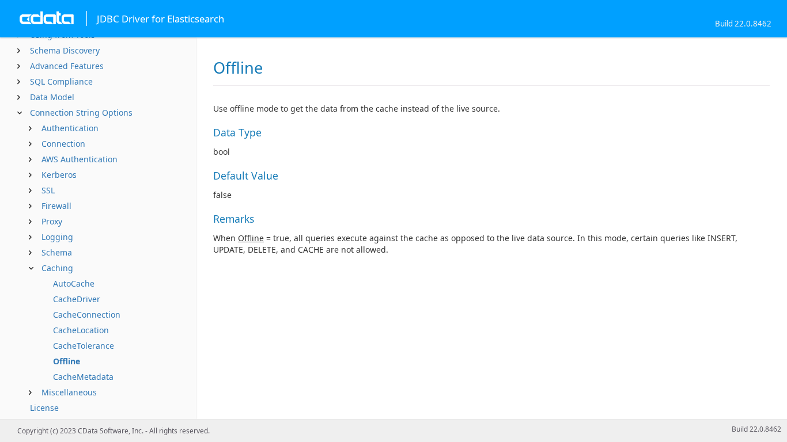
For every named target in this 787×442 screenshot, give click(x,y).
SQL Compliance (61, 81)
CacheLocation (81, 330)
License (44, 407)
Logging (57, 236)
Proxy (51, 221)
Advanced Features (67, 65)
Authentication (70, 128)
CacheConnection (86, 314)
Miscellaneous (69, 392)
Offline (66, 361)
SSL (48, 190)
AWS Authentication (79, 159)
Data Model (52, 97)
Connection (63, 143)
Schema (56, 252)
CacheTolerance (83, 345)
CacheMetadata (83, 376)
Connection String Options (81, 112)
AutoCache (73, 283)
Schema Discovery (65, 50)
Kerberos (59, 174)
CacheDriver (76, 299)
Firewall (56, 205)
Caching (57, 267)
